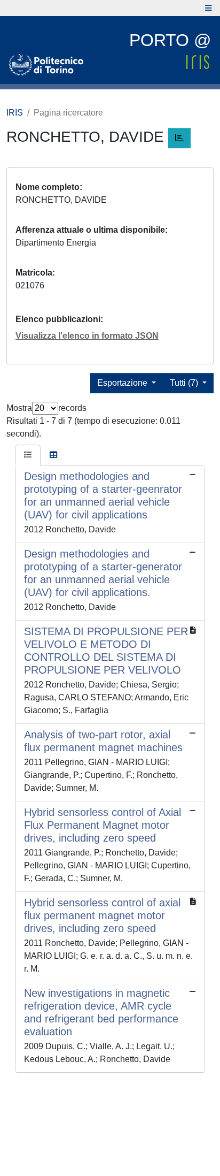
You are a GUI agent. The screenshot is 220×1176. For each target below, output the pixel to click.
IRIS (14, 112)
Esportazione (123, 382)
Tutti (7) (185, 382)
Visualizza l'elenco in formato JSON (87, 335)
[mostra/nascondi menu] (208, 8)
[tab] (28, 455)
